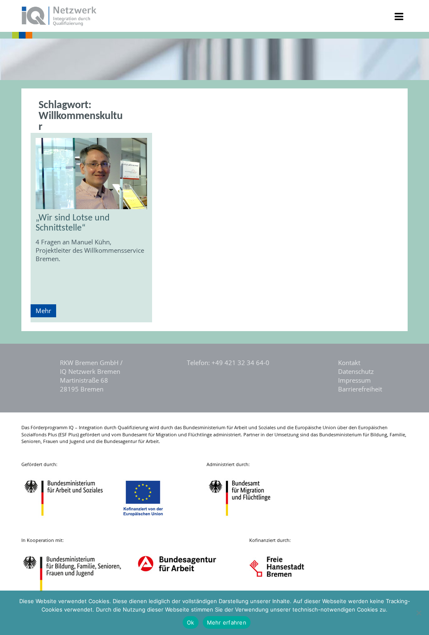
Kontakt (349, 362)
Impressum (354, 380)
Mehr (43, 310)
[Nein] (418, 613)
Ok (190, 622)
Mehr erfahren (226, 622)
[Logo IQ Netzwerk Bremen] (59, 23)
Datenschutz (356, 371)
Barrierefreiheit (360, 389)
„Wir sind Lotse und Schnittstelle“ (73, 223)
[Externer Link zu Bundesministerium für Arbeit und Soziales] (70, 521)
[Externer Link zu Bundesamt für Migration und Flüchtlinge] (246, 521)
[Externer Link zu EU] (149, 521)
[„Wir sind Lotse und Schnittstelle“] (91, 174)
